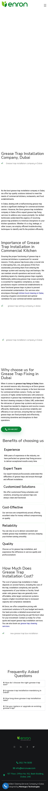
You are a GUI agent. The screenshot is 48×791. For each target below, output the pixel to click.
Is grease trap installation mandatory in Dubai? (22, 691)
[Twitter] (33, 747)
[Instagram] (14, 747)
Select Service (13, 117)
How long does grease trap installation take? (22, 699)
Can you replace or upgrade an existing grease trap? (22, 707)
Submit (15, 130)
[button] (23, 683)
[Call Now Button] (5, 786)
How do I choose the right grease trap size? (21, 683)
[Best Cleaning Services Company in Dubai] (19, 5)
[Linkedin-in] (21, 747)
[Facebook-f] (27, 747)
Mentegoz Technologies (29, 786)
